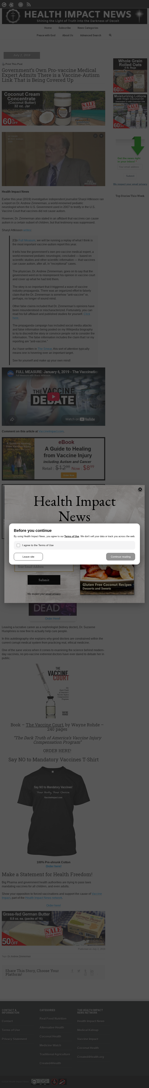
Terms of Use (71, 536)
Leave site (28, 556)
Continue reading (121, 556)
